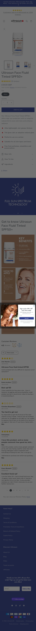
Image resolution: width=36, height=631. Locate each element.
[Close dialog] (34, 305)
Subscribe (27, 318)
